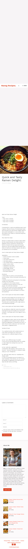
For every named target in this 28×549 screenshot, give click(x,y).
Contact (22, 540)
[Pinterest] (12, 544)
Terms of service (15, 540)
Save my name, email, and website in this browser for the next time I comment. (13, 430)
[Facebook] (15, 544)
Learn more (7, 489)
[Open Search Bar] (19, 85)
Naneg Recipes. (8, 85)
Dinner (4, 365)
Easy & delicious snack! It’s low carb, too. (12, 368)
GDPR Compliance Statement (14, 542)
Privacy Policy (7, 540)
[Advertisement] (14, 14)
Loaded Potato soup (7, 366)
